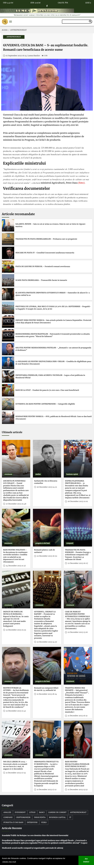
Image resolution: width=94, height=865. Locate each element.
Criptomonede (23, 817)
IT (70, 817)
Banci (42, 812)
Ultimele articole (12, 432)
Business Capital (57, 817)
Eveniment (20, 812)
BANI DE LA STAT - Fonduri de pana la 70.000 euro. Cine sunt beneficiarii (47, 390)
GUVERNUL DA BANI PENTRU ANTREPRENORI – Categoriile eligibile (45, 404)
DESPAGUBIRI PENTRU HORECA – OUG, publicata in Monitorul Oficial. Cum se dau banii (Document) (53, 417)
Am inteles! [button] (86, 860)
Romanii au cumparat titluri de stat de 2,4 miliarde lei (46, 689)
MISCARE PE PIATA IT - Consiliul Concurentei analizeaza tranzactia (44, 253)
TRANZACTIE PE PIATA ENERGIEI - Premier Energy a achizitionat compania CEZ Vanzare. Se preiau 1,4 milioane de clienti (78, 555)
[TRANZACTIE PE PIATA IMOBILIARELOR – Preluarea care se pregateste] (8, 239)
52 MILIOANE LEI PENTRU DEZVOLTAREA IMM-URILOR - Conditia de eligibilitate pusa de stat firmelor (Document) (53, 362)
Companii (7, 817)
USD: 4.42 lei (8, 2)
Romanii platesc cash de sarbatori (44, 551)
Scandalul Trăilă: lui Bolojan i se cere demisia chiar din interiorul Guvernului (35, 835)
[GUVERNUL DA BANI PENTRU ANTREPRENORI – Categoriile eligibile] (8, 404)
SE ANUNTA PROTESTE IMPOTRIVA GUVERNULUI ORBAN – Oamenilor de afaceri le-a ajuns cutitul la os (52, 294)
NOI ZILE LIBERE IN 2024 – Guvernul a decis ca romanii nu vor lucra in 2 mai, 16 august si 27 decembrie (15, 765)
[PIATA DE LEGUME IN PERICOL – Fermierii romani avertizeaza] (8, 266)
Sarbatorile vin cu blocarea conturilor (45, 482)
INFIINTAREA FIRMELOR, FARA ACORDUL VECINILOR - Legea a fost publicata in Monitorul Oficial (50, 376)
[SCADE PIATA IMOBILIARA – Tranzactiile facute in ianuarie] (8, 280)
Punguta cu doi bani (13, 822)
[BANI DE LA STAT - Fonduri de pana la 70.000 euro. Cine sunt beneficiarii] (8, 390)
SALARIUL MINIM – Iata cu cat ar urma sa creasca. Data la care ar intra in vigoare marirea (50, 225)
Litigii (32, 812)
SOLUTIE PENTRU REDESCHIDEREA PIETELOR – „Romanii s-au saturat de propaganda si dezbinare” (53, 349)
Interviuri (32, 822)
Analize (7, 812)
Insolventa (40, 817)
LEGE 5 (88, 2)
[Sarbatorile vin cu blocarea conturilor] (47, 459)
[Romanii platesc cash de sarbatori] (47, 528)
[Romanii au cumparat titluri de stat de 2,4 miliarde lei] (47, 666)
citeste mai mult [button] (9, 862)
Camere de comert (57, 812)
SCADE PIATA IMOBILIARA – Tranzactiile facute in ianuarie (41, 280)
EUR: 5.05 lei (35, 2)
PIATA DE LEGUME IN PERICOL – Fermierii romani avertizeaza (42, 266)
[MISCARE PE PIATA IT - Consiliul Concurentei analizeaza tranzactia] (8, 253)
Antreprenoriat (78, 812)
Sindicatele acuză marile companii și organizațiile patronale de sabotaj (32, 848)
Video (44, 822)
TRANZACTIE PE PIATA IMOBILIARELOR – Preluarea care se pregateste (46, 239)
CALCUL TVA (63, 2)
